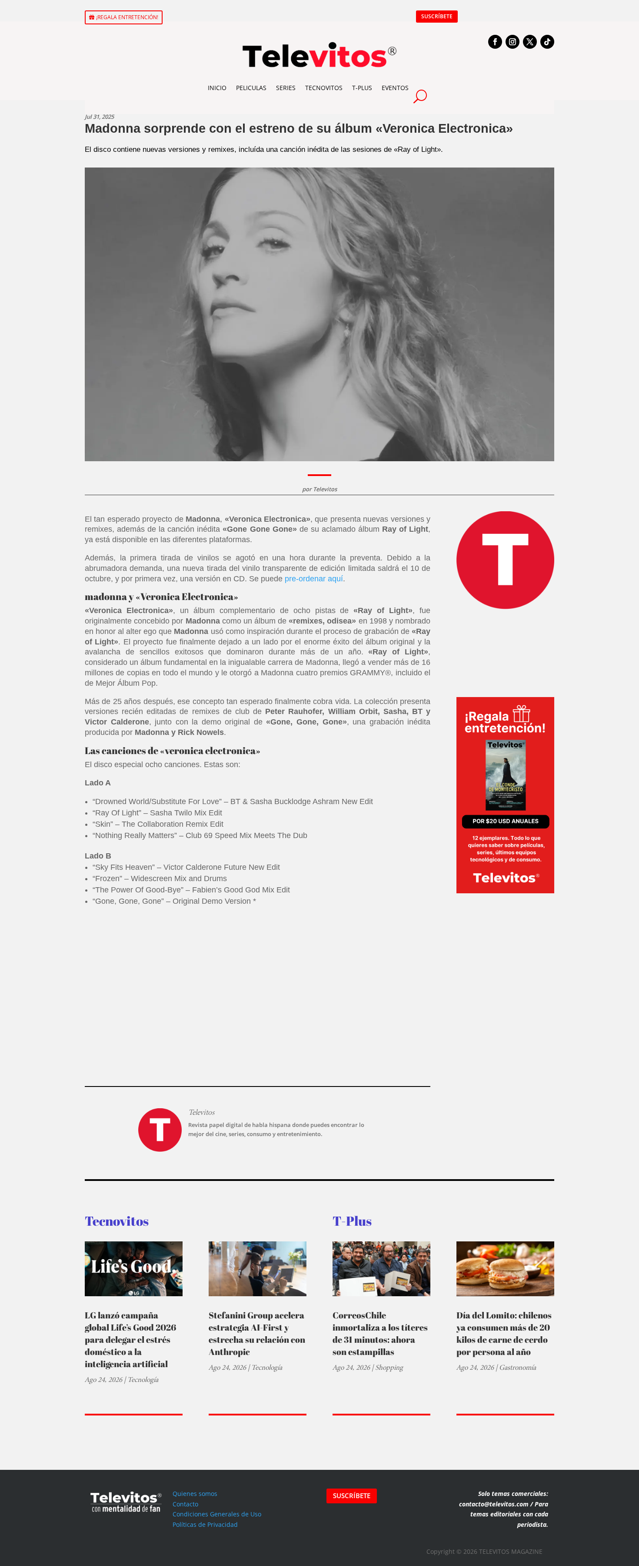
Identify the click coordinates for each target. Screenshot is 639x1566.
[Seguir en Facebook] (495, 42)
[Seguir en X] (530, 42)
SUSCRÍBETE (437, 16)
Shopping (389, 1367)
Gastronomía (517, 1367)
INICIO (217, 88)
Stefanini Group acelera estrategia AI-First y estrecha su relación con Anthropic (257, 1333)
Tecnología (142, 1379)
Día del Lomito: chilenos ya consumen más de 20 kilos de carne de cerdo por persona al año (504, 1333)
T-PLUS (362, 88)
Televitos (325, 489)
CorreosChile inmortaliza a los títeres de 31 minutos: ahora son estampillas (380, 1333)
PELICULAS (251, 88)
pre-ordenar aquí (314, 578)
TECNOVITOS (324, 88)
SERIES (286, 88)
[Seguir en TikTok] (547, 42)
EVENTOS (395, 88)
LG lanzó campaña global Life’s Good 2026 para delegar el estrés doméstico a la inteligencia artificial (130, 1339)
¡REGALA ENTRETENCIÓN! (127, 17)
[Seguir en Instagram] (512, 42)
